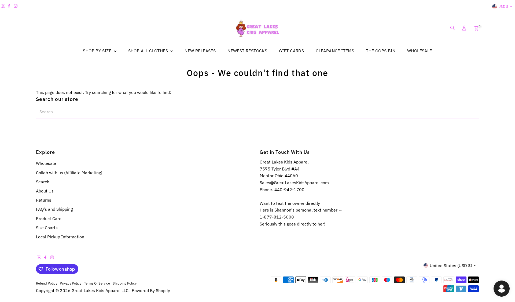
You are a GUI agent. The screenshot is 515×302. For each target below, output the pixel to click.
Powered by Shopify (151, 290)
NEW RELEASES (200, 50)
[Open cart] (476, 28)
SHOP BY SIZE (97, 50)
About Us (45, 191)
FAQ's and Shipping (54, 209)
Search (42, 181)
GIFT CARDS (291, 50)
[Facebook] (9, 6)
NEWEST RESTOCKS (247, 50)
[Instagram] (15, 6)
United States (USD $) (451, 265)
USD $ (503, 6)
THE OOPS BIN (380, 50)
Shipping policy (125, 283)
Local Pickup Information (60, 236)
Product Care (48, 218)
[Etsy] (3, 6)
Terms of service (97, 283)
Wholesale (46, 163)
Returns (43, 200)
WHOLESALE (419, 50)
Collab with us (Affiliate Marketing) (69, 172)
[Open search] (452, 28)
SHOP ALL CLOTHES (148, 50)
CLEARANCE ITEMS (335, 50)
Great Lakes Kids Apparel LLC (100, 290)
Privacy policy (70, 283)
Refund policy (46, 283)
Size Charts (47, 227)
